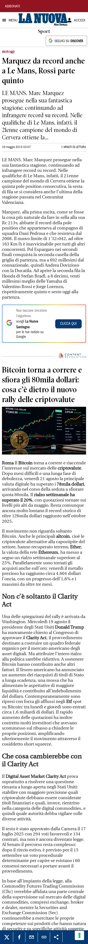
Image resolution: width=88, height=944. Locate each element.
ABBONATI (12, 6)
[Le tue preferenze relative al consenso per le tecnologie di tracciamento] (79, 935)
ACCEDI (79, 20)
